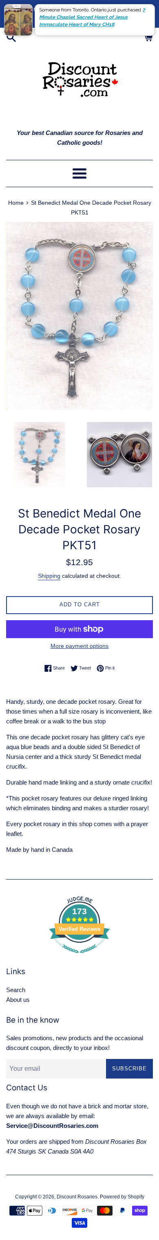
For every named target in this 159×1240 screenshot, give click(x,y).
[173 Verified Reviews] (79, 957)
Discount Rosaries (77, 1197)
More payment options (79, 646)
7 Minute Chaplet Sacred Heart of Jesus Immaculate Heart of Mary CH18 (92, 17)
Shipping (49, 575)
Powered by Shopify (122, 1197)
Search (15, 989)
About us (18, 999)
